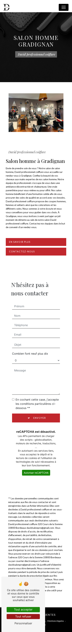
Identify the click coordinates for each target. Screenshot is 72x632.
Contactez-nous (22, 251)
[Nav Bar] (64, 7)
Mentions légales (55, 621)
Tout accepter (23, 609)
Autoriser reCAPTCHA (36, 472)
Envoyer (39, 417)
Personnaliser (23, 623)
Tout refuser (23, 616)
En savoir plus (19, 241)
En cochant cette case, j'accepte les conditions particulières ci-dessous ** (37, 404)
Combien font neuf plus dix (30, 353)
